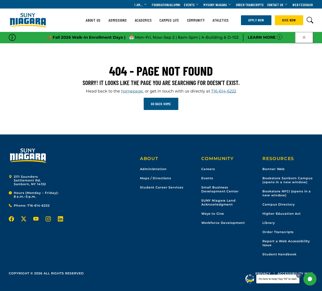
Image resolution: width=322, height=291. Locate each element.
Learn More (262, 37)
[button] (310, 279)
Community (196, 20)
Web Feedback (302, 5)
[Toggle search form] (310, 20)
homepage (132, 91)
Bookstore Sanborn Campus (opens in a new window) (287, 180)
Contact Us (275, 5)
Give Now (289, 20)
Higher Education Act (281, 214)
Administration (153, 169)
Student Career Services (161, 187)
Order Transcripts (250, 5)
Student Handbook (279, 254)
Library (268, 223)
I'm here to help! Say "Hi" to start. (278, 279)
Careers (208, 169)
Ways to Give (212, 214)
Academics (143, 20)
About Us (93, 20)
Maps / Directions (155, 178)
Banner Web (273, 169)
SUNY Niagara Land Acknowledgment (218, 202)
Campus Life (169, 20)
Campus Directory (278, 204)
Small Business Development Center (220, 189)
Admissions (117, 20)
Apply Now (256, 20)
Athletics (220, 20)
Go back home (161, 104)
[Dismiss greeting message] (298, 275)
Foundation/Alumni (166, 5)
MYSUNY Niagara (215, 5)
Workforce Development (223, 223)
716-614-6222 (223, 91)
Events (189, 5)
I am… (138, 5)
